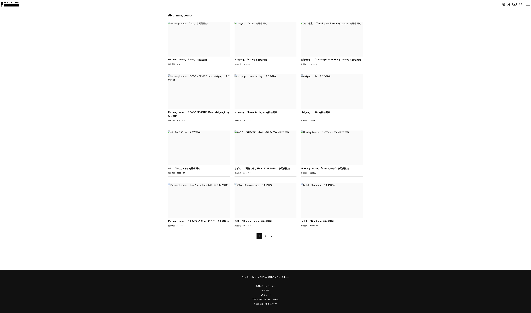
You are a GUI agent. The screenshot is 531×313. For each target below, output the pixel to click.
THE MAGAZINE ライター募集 (265, 299)
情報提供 (265, 290)
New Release (283, 277)
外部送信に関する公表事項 (265, 304)
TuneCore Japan (249, 277)
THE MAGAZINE (267, 277)
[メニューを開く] (528, 4)
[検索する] (521, 4)
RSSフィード (265, 295)
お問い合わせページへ (265, 286)
